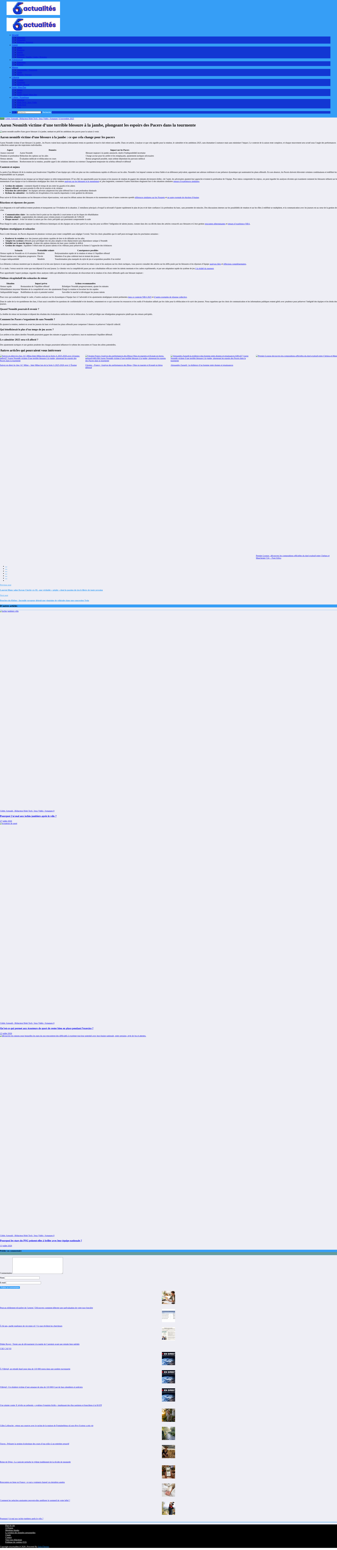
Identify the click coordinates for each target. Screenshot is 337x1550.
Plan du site (10, 1525)
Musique (20, 100)
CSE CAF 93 (5, 1348)
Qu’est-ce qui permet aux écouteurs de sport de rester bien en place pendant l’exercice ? (46, 1028)
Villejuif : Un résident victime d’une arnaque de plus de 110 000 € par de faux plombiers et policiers (41, 1387)
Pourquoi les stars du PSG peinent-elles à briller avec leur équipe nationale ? (41, 1240)
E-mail (3, 1282)
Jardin (19, 72)
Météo (19, 90)
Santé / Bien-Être (19, 87)
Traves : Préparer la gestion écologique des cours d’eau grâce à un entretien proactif (34, 1444)
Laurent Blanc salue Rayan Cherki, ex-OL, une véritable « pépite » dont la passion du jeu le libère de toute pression (51, 590)
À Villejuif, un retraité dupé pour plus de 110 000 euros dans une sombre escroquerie (35, 1369)
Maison (15, 67)
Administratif (17, 60)
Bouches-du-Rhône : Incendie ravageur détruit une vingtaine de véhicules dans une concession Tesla (44, 600)
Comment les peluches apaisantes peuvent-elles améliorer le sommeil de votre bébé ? (35, 1500)
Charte (8, 1535)
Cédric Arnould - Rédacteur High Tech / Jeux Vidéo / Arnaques (31, 119)
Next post (4, 595)
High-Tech (21, 105)
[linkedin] (6, 571)
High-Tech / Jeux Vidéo (27, 102)
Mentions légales (12, 1530)
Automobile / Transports (27, 70)
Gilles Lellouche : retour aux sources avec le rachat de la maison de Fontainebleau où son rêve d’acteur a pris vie (46, 1425)
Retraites (20, 55)
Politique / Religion (25, 42)
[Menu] (7, 17)
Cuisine (20, 80)
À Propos (9, 1528)
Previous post (5, 585)
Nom (2, 1278)
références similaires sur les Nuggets (150, 197)
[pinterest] (6, 576)
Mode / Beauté (23, 85)
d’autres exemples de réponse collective (170, 297)
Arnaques (21, 37)
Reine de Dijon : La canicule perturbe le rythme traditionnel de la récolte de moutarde (35, 1462)
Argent (15, 45)
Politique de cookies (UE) (16, 1542)
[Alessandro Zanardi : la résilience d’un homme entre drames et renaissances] (211, 358)
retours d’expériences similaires (186, 181)
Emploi (20, 65)
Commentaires (6, 1273)
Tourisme (21, 82)
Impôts (20, 52)
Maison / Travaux (24, 75)
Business (20, 50)
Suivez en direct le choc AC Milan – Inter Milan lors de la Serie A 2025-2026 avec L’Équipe (38, 365)
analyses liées (215, 264)
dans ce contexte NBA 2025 (140, 297)
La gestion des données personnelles (20, 1533)
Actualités (21, 40)
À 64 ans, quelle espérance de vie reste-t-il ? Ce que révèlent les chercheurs (31, 1326)
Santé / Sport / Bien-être (27, 95)
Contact (8, 1537)
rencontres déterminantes (215, 224)
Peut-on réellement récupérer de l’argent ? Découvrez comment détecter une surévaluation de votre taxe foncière (46, 1308)
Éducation (21, 62)
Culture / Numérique (20, 97)
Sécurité (15, 35)
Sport (19, 92)
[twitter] (6, 569)
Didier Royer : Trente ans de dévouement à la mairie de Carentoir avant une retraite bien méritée (40, 1344)
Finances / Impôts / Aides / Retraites (32, 57)
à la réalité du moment (204, 268)
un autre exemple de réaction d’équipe (183, 197)
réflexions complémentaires (234, 264)
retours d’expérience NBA (239, 224)
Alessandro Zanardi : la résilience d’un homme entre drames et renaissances (202, 365)
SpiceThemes (43, 1547)
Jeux (19, 107)
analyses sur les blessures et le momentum (82, 181)
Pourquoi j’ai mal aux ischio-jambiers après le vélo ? (28, 816)
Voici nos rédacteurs (13, 1540)
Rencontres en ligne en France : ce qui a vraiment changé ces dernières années (32, 1482)
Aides (19, 48)
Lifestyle (15, 77)
